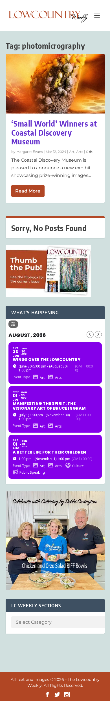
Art (71, 151)
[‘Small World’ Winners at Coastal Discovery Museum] (55, 84)
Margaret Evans (29, 151)
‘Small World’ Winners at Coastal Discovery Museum (54, 132)
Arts (79, 151)
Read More (27, 191)
